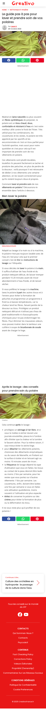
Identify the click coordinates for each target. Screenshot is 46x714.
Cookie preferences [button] (23, 689)
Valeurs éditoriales (23, 663)
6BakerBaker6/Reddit (9, 246)
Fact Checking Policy (23, 654)
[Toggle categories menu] (4, 3)
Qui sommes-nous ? (23, 633)
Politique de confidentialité (23, 685)
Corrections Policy (23, 659)
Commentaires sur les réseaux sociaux (23, 673)
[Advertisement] (23, 89)
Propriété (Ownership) (23, 668)
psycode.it (23, 642)
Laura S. (14, 26)
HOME (4, 10)
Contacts (23, 637)
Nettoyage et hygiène (19, 10)
